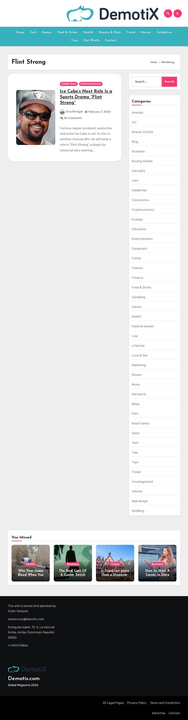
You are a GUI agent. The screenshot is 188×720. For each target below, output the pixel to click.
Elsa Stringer (74, 111)
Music (136, 384)
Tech (33, 32)
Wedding (138, 511)
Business (138, 151)
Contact (111, 40)
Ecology (137, 219)
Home (20, 32)
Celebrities (164, 32)
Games (47, 32)
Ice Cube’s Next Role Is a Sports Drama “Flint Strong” (86, 97)
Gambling (138, 297)
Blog (135, 141)
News (136, 404)
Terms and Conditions (165, 703)
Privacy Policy (137, 703)
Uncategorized (142, 481)
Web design (140, 501)
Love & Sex (139, 355)
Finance (137, 277)
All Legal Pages (113, 703)
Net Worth (91, 40)
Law (135, 336)
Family (136, 258)
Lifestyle (138, 345)
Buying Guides (142, 161)
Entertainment (91, 83)
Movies (146, 32)
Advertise (158, 713)
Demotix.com (24, 679)
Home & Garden (143, 326)
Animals (137, 112)
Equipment (139, 248)
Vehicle (137, 491)
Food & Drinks (67, 32)
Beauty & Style (110, 32)
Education (139, 229)
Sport (136, 433)
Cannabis (138, 171)
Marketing (139, 365)
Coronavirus (140, 200)
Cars (74, 40)
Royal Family (140, 423)
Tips (135, 452)
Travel (130, 32)
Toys (135, 462)
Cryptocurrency (143, 209)
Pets (135, 413)
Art (134, 122)
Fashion (137, 268)
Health (88, 32)
